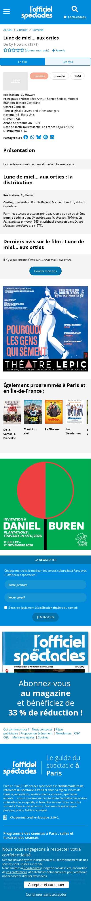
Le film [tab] (22, 62)
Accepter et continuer (46, 884)
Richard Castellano (28, 103)
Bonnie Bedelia (56, 99)
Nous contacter (42, 729)
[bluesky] (39, 138)
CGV (77, 733)
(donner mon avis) (37, 50)
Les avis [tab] (68, 62)
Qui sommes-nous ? (16, 729)
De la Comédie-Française (9, 434)
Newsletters (64, 733)
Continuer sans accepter (46, 894)
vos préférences (16, 872)
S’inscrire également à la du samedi (43, 608)
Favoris (60, 50)
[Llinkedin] (52, 138)
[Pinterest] (46, 138)
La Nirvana (52, 429)
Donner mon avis (45, 271)
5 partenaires (32, 868)
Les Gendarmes (73, 431)
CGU (6, 737)
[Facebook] (26, 138)
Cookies (43, 737)
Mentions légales (23, 737)
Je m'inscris (45, 617)
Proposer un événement (37, 733)
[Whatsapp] (32, 138)
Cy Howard (28, 95)
